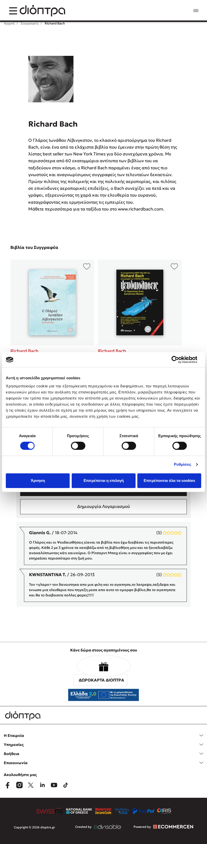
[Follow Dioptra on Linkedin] (42, 785)
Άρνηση (38, 480)
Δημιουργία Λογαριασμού (103, 506)
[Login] (186, 11)
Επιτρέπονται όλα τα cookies (169, 480)
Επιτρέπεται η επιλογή (104, 480)
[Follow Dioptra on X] (31, 785)
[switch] (78, 446)
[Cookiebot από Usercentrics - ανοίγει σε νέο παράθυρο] (179, 359)
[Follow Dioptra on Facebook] (7, 785)
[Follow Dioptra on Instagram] (19, 785)
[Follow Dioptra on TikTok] (65, 785)
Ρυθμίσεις (183, 464)
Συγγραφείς (29, 23)
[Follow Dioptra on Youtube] (54, 785)
